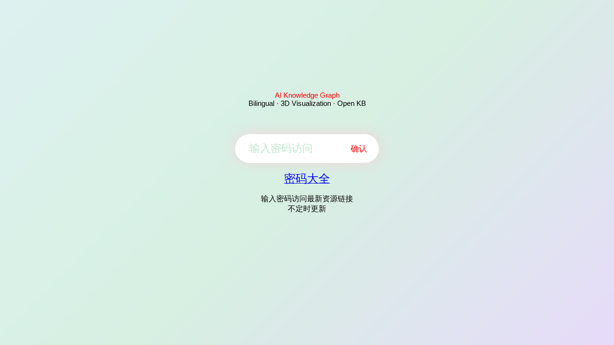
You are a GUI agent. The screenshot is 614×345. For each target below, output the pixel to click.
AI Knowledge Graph (307, 95)
